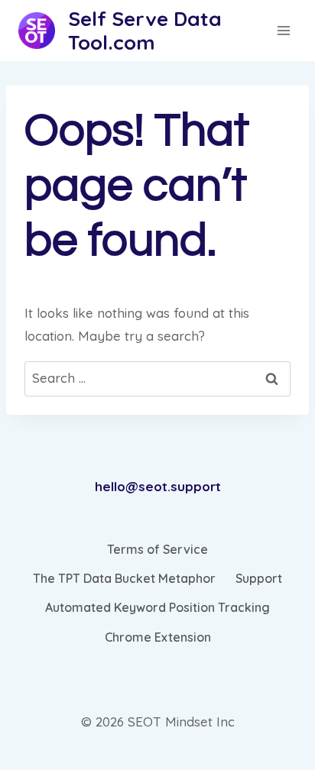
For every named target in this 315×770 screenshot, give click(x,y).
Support (258, 578)
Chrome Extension (158, 637)
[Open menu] (284, 31)
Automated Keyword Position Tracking (157, 607)
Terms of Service (157, 549)
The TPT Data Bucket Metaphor (124, 578)
